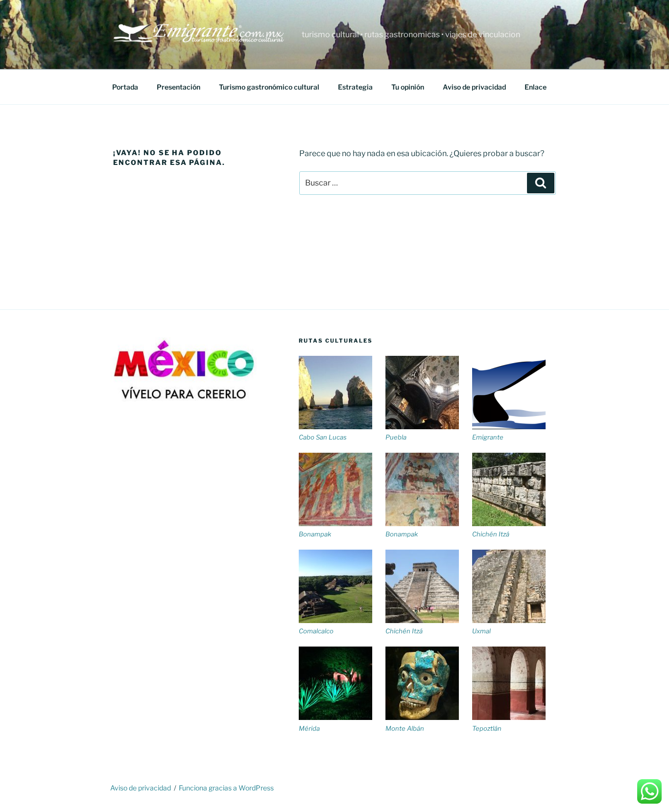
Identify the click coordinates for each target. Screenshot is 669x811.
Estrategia (355, 87)
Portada (125, 87)
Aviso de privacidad (474, 87)
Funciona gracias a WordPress (226, 788)
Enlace (536, 87)
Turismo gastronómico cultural (269, 87)
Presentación (178, 87)
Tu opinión (407, 87)
